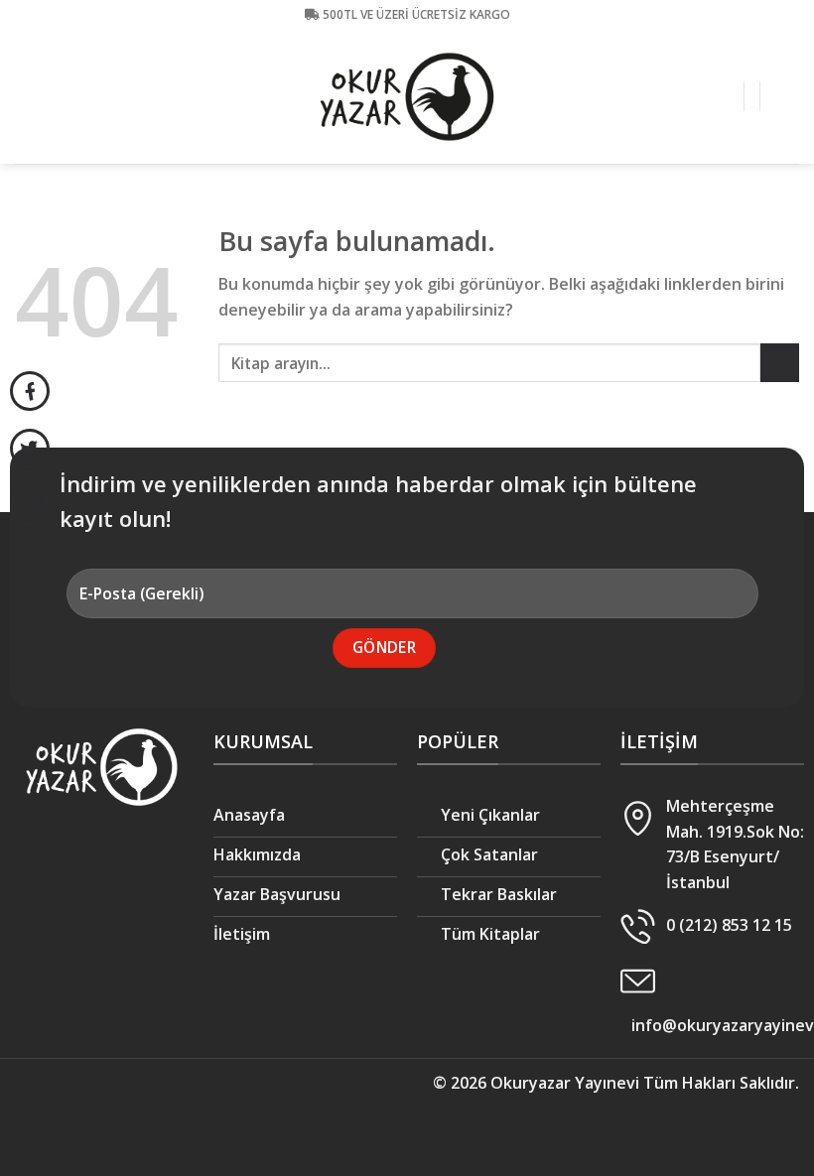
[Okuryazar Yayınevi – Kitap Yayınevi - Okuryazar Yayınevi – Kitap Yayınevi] (407, 97)
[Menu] (787, 96)
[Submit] (779, 362)
